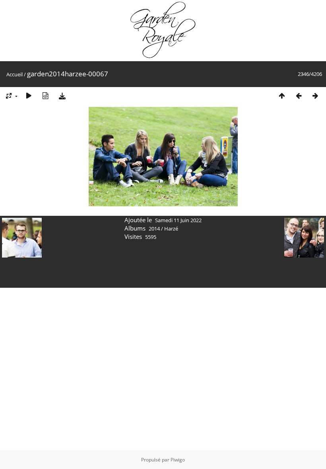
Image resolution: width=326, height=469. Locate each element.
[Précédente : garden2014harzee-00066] (298, 95)
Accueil (14, 74)
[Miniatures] (282, 95)
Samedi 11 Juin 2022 (178, 220)
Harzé (171, 228)
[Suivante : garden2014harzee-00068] (315, 95)
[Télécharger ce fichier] (62, 95)
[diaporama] (28, 95)
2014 (154, 228)
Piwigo (178, 459)
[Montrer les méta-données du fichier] (45, 95)
